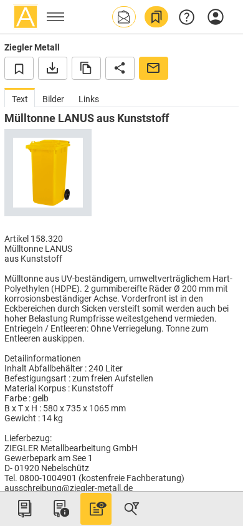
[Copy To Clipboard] (86, 68)
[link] (156, 16)
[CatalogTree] (24, 508)
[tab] (19, 97)
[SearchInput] (131, 508)
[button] (124, 16)
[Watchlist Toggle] (19, 68)
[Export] (52, 68)
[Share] (120, 68)
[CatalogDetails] (96, 508)
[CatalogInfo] (59, 508)
